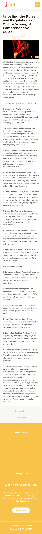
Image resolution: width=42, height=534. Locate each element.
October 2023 (21, 460)
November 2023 (21, 457)
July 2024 (21, 435)
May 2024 (21, 441)
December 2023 (21, 454)
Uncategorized (10, 36)
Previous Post (21, 411)
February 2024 (21, 449)
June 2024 (21, 438)
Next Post (21, 418)
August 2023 (21, 465)
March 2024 (21, 446)
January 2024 (21, 451)
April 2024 (21, 443)
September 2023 (21, 462)
